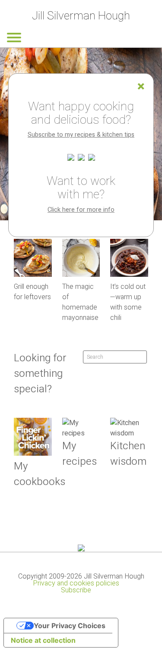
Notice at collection (43, 640)
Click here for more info (81, 209)
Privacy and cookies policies (76, 583)
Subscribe (76, 590)
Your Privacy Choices (69, 625)
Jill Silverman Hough (81, 15)
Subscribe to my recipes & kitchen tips (81, 134)
